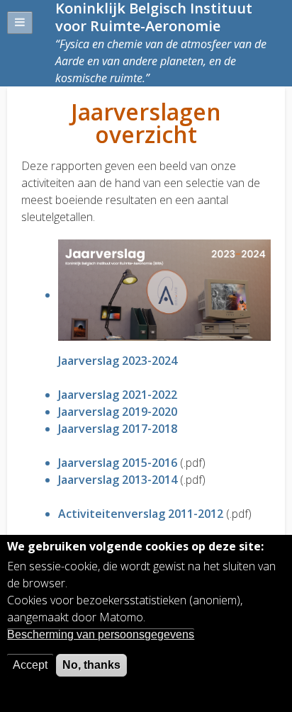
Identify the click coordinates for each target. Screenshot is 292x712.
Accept (30, 665)
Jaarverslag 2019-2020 (117, 411)
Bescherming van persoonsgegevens (100, 634)
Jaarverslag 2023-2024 (117, 360)
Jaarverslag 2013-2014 (117, 479)
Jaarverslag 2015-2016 (117, 462)
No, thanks (91, 665)
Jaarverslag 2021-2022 (117, 394)
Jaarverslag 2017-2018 (117, 428)
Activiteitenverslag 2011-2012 (140, 513)
